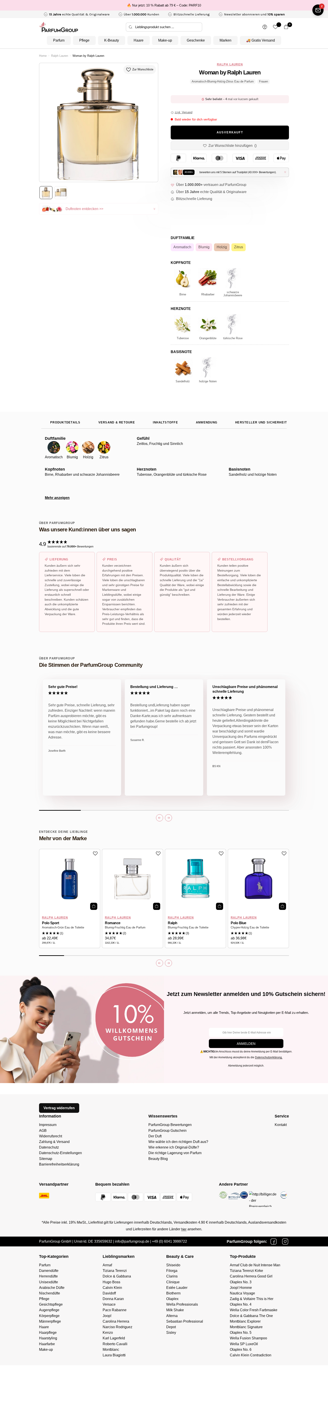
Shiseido (173, 1265)
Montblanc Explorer (245, 1321)
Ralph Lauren (59, 55)
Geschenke (196, 40)
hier (184, 1229)
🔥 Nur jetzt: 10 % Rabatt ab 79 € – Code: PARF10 (164, 5)
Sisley (171, 1332)
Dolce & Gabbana (117, 1276)
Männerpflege (50, 1321)
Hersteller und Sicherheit (261, 422)
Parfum (58, 40)
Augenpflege (49, 1310)
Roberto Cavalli (115, 1344)
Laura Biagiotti (114, 1355)
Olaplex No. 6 (240, 1349)
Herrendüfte (48, 1276)
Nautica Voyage (242, 1293)
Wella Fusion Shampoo (248, 1338)
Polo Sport (50, 923)
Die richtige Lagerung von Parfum (174, 1153)
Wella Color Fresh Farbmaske (253, 1310)
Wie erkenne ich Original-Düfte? (173, 1147)
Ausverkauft (230, 132)
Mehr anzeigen (57, 498)
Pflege (84, 40)
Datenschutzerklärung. (268, 1057)
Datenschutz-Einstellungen (60, 1153)
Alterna (172, 1316)
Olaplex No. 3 (240, 1282)
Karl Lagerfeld (114, 1338)
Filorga (171, 1271)
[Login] (265, 27)
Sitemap (45, 1159)
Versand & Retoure (116, 422)
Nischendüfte (49, 1293)
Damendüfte (48, 1271)
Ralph (172, 923)
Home (43, 55)
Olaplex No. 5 (240, 1332)
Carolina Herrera (116, 1321)
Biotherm (173, 1293)
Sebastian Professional (184, 1321)
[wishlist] (275, 27)
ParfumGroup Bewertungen (170, 1125)
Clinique (173, 1282)
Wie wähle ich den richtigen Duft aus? (178, 1142)
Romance (112, 923)
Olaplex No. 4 (240, 1304)
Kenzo (108, 1332)
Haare (138, 40)
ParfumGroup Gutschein (167, 1130)
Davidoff (109, 1293)
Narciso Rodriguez (117, 1327)
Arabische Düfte (51, 1288)
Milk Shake (175, 1310)
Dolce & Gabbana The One (251, 1316)
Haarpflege (48, 1332)
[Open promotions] (318, 10)
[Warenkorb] (286, 27)
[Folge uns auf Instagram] (285, 1241)
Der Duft (155, 1136)
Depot (171, 1327)
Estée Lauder (176, 1288)
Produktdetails (65, 422)
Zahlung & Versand (54, 1142)
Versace (109, 1304)
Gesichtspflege (51, 1304)
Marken (225, 40)
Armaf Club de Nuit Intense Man (255, 1265)
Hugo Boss (111, 1282)
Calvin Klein (112, 1288)
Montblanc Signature (246, 1327)
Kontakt (281, 1125)
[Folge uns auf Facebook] (273, 1241)
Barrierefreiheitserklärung (59, 1164)
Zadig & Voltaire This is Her (251, 1299)
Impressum (47, 1125)
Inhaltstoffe (165, 422)
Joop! (107, 1316)
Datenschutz (49, 1147)
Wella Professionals (182, 1304)
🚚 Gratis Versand (260, 40)
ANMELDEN (246, 1044)
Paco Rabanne (115, 1310)
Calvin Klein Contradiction (250, 1355)
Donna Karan (113, 1299)
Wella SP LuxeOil (244, 1344)
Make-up (165, 40)
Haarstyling (48, 1338)
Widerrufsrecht (50, 1136)
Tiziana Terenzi (115, 1271)
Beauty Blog (158, 1159)
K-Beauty (111, 40)
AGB (43, 1130)
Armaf (107, 1265)
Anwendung (206, 422)
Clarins (172, 1276)
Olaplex (172, 1299)
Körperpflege (49, 1316)
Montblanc (111, 1349)
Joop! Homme (241, 1288)
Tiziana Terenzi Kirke (246, 1271)
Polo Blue (238, 923)
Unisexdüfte (48, 1282)
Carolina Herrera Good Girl (251, 1276)
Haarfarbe (47, 1344)
